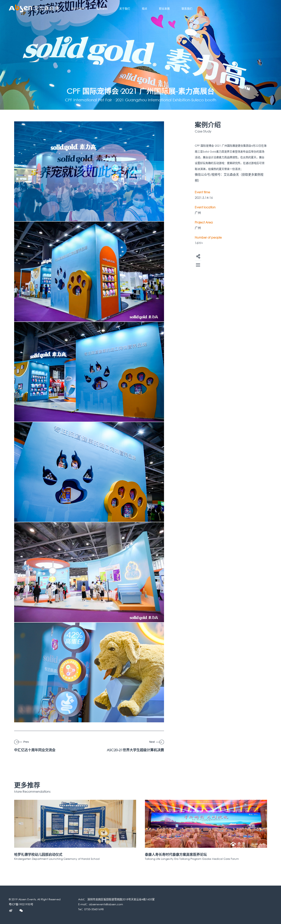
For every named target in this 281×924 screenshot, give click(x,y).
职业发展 (164, 8)
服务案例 (102, 8)
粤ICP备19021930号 (21, 904)
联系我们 (187, 8)
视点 (144, 8)
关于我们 (124, 8)
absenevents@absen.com (106, 904)
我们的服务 (78, 8)
